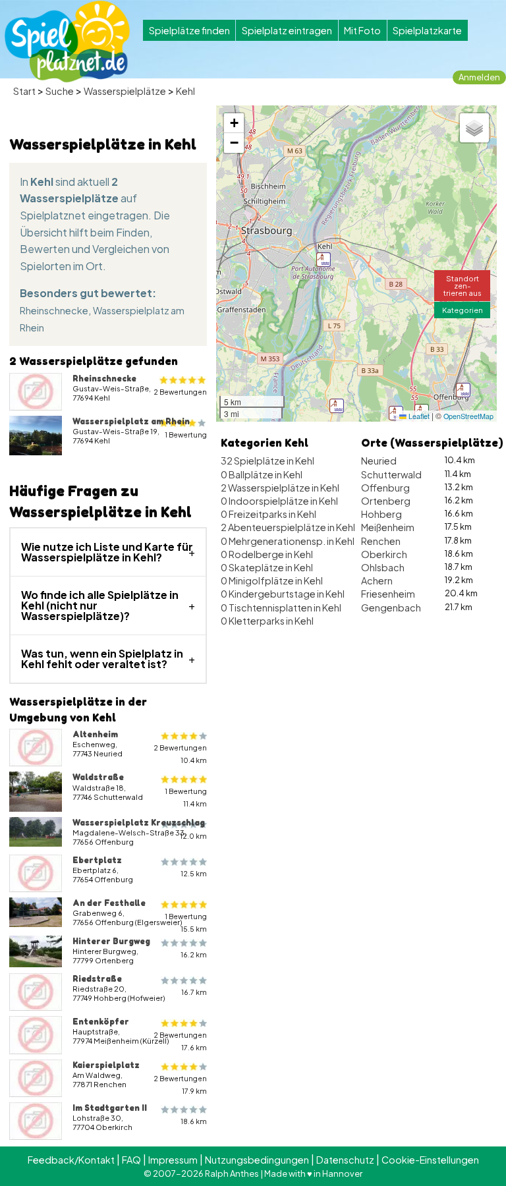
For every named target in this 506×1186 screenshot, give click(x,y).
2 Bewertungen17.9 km (180, 1084)
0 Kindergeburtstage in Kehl (283, 594)
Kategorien (462, 309)
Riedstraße (97, 978)
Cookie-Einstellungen (430, 1160)
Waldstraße (98, 777)
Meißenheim (387, 527)
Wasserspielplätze (125, 91)
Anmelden (479, 77)
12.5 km (194, 873)
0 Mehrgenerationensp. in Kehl (287, 541)
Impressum (173, 1160)
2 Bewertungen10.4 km (180, 753)
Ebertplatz (97, 860)
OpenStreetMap (468, 416)
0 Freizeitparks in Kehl (268, 514)
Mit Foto (362, 30)
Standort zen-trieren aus (462, 285)
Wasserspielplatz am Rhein (131, 421)
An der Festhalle (109, 902)
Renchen (381, 541)
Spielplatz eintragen (287, 30)
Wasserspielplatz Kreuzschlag (138, 822)
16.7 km (194, 992)
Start (24, 91)
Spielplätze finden (189, 30)
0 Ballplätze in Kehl (261, 474)
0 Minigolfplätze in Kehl (272, 580)
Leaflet (418, 416)
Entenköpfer (100, 1021)
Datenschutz (345, 1160)
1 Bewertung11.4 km (186, 797)
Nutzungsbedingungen (257, 1160)
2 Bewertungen (180, 391)
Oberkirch (384, 554)
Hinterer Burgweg (111, 941)
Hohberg (381, 514)
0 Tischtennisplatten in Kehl (281, 607)
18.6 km (194, 1121)
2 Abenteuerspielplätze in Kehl (288, 527)
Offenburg (385, 488)
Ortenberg (385, 501)
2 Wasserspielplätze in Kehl (280, 488)
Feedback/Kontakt (71, 1160)
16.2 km (194, 954)
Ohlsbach (383, 567)
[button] (336, 406)
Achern (377, 580)
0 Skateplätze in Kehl (267, 567)
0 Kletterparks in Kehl (267, 621)
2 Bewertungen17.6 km (180, 1041)
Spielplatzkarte (427, 30)
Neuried (379, 460)
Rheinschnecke (54, 310)
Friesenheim (388, 594)
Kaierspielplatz (106, 1064)
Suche (59, 91)
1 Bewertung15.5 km (186, 922)
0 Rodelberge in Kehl (267, 554)
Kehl (185, 91)
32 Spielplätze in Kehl (267, 460)
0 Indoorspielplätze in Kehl (279, 501)
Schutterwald (391, 474)
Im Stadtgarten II (109, 1107)
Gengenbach (391, 607)
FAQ (131, 1160)
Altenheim (95, 734)
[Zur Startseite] (67, 41)
